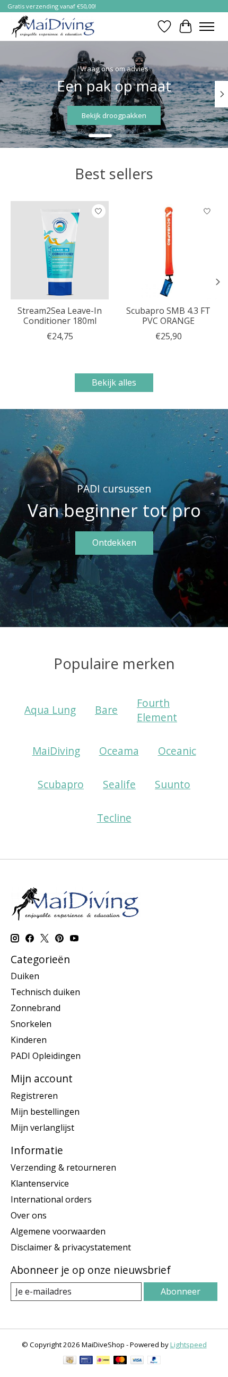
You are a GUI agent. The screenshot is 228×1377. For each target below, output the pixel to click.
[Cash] (69, 1361)
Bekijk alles (114, 382)
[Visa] (137, 1361)
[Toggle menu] (206, 26)
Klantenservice (40, 1183)
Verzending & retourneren (63, 1167)
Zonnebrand (35, 1008)
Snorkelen (31, 1024)
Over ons (29, 1215)
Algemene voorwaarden (58, 1231)
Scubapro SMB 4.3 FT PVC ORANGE (168, 316)
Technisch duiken (45, 992)
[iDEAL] (103, 1361)
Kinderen (29, 1040)
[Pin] (86, 1361)
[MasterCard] (120, 1361)
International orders (51, 1199)
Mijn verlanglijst (42, 1127)
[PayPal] (154, 1361)
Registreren (34, 1095)
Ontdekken (114, 542)
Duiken (25, 976)
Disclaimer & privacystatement (71, 1247)
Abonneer (180, 1291)
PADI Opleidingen (46, 1056)
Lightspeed (188, 1344)
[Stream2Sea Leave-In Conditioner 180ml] (60, 250)
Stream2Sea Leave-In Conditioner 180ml (59, 316)
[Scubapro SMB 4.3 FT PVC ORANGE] (168, 250)
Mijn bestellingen (45, 1111)
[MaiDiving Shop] (53, 26)
